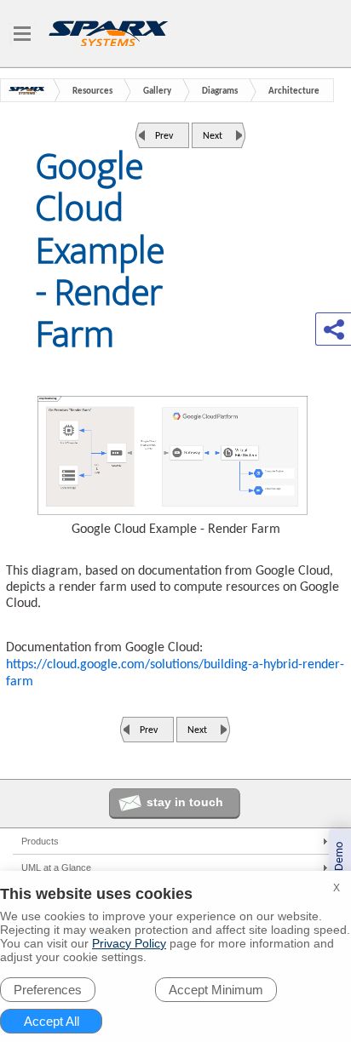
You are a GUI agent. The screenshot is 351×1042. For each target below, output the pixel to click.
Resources (92, 91)
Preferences (48, 989)
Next (212, 136)
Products (40, 841)
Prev (164, 136)
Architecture (293, 91)
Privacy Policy (129, 943)
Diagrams (220, 91)
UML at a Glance (56, 867)
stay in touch (185, 802)
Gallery (157, 91)
